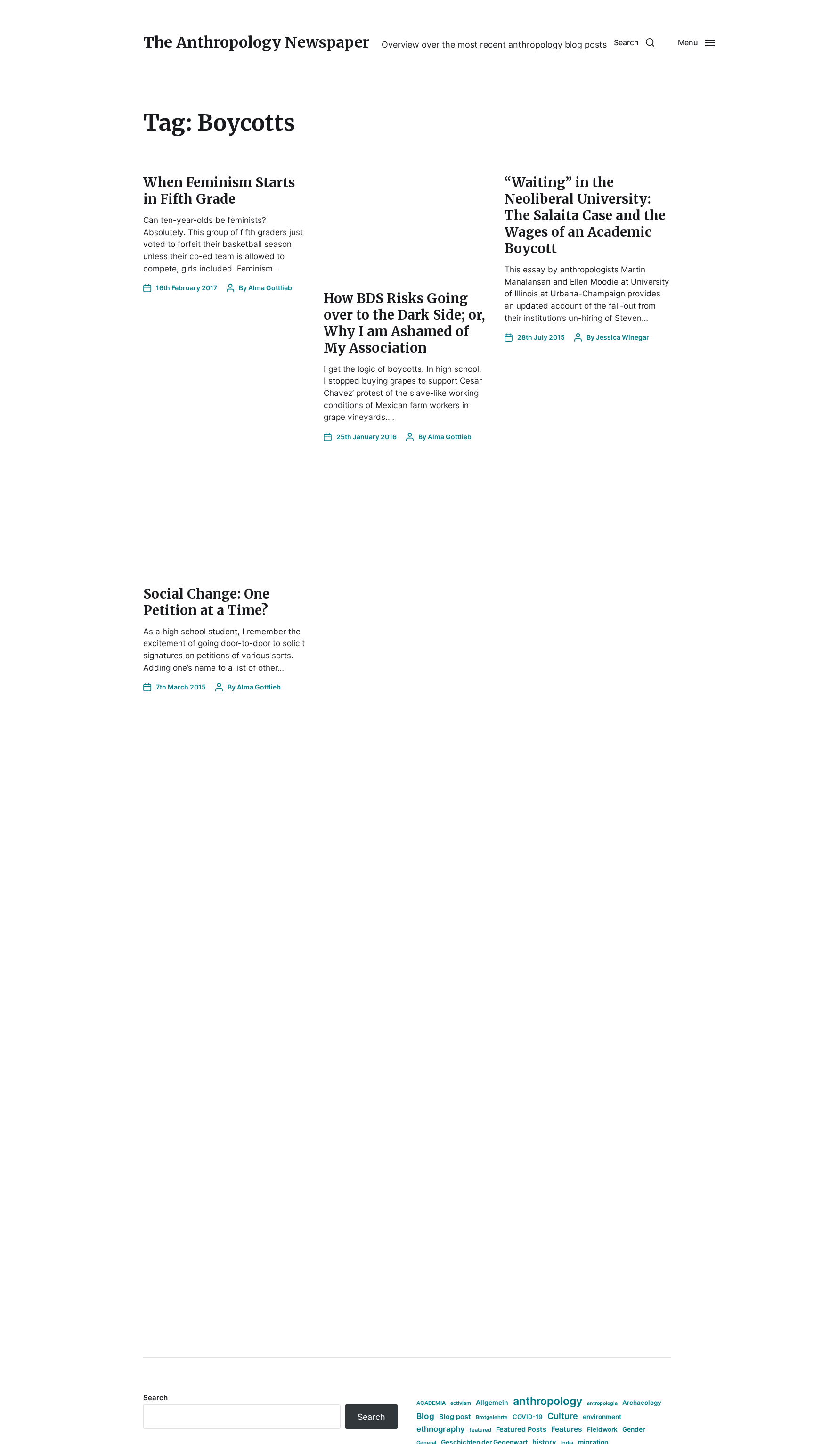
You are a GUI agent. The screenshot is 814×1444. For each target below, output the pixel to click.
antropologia (602, 1403)
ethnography (440, 1429)
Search (155, 1397)
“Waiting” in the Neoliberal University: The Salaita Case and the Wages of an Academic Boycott (585, 215)
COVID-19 (528, 1416)
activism (460, 1403)
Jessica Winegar (622, 337)
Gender (633, 1429)
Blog (425, 1416)
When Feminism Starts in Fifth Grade (219, 190)
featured (480, 1430)
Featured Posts (521, 1429)
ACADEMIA (431, 1403)
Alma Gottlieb (270, 288)
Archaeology (641, 1402)
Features (566, 1429)
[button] (634, 42)
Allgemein (492, 1402)
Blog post (455, 1416)
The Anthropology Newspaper (256, 42)
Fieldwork (602, 1429)
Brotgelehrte (492, 1417)
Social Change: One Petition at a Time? (206, 602)
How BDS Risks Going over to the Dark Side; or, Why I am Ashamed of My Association (404, 323)
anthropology (547, 1401)
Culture (562, 1416)
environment (602, 1416)
